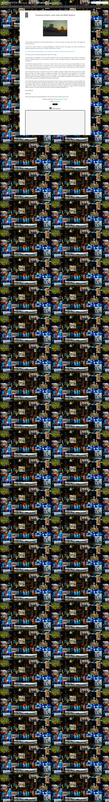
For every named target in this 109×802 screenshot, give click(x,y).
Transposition (27, 6)
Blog (10, 6)
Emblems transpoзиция (37, 6)
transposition (57, 101)
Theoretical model (49, 6)
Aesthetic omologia (17, 6)
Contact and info (59, 6)
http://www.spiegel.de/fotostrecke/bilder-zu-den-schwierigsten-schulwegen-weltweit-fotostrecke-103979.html (50, 51)
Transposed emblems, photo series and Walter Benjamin (55, 15)
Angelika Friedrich (63, 99)
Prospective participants (70, 6)
